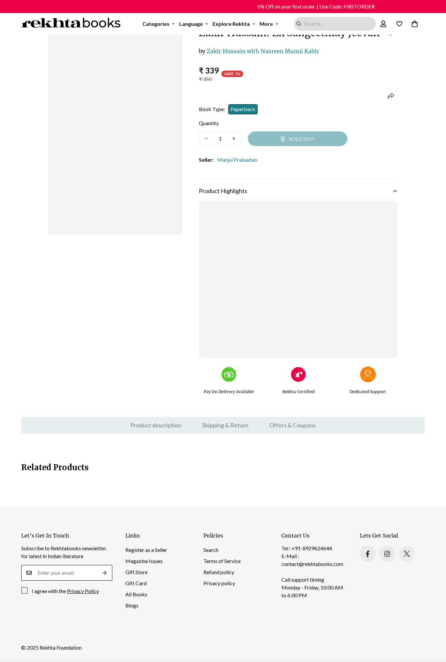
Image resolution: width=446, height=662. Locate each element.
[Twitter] (407, 554)
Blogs (131, 605)
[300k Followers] (367, 554)
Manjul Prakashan (237, 160)
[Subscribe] (104, 572)
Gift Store (136, 572)
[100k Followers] (387, 554)
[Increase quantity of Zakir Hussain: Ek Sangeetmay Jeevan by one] (234, 138)
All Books (136, 594)
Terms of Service (222, 561)
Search (210, 550)
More (266, 24)
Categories (155, 24)
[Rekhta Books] (71, 24)
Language (191, 24)
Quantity (209, 123)
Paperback (243, 109)
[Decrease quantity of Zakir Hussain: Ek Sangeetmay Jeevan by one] (206, 138)
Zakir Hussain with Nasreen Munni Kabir (259, 51)
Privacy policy (219, 583)
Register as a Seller (146, 550)
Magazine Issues (144, 561)
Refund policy (218, 572)
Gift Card (136, 583)
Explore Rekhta (231, 24)
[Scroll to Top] (433, 626)
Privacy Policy (83, 591)
